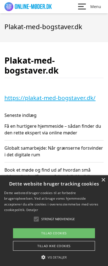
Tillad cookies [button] (54, 233)
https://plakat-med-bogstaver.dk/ (50, 98)
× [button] (103, 180)
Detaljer (32, 210)
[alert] (54, 220)
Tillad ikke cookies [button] (54, 246)
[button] (54, 257)
